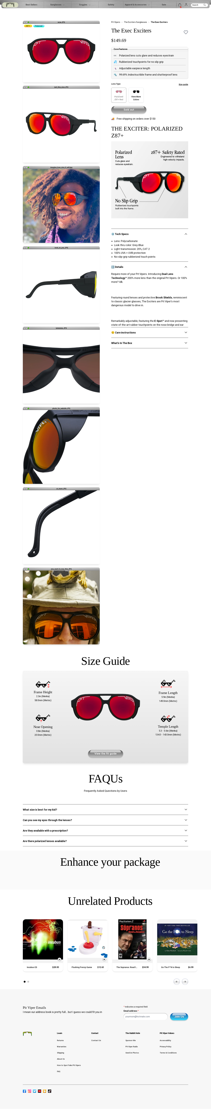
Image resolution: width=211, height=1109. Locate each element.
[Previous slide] (177, 981)
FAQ (58, 1072)
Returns (60, 1040)
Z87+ (28, 26)
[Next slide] (185, 981)
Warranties (61, 1047)
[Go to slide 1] (25, 982)
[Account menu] (186, 4)
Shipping (60, 1053)
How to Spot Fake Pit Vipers (69, 1065)
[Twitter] (34, 1091)
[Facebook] (24, 1091)
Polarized (38, 26)
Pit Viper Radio (131, 1047)
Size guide (183, 84)
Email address (131, 1011)
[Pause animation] (59, 959)
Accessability (165, 1040)
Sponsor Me (130, 1040)
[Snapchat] (44, 1091)
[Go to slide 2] (28, 982)
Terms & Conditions (168, 1053)
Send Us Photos (132, 1053)
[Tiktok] (49, 1091)
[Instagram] (29, 1091)
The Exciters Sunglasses (135, 22)
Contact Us (96, 1040)
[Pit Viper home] (10, 5)
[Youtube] (39, 1091)
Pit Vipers (115, 22)
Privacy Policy (165, 1047)
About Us (61, 1059)
